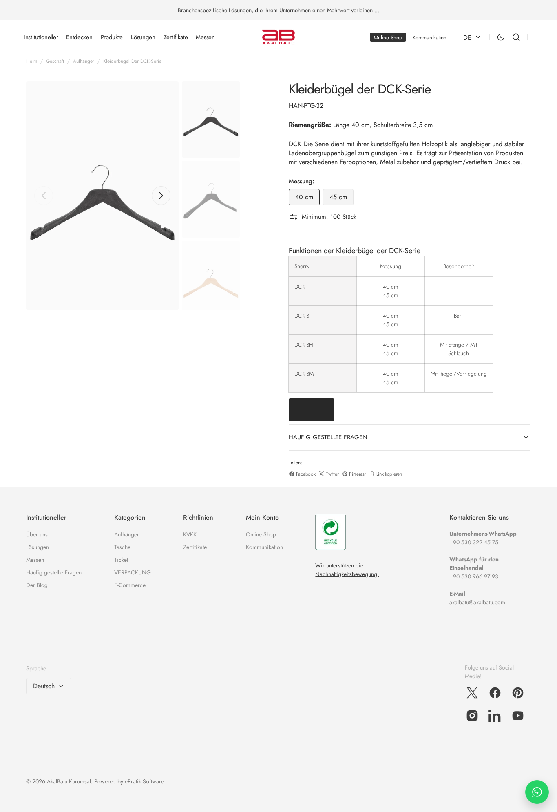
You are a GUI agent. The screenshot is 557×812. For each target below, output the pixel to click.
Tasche (122, 547)
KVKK (190, 534)
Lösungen (37, 547)
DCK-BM (304, 373)
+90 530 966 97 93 (473, 576)
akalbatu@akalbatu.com (477, 602)
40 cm (307, 198)
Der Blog (37, 585)
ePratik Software (144, 781)
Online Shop (261, 534)
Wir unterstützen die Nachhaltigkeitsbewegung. (347, 569)
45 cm (341, 198)
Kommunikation (264, 547)
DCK (299, 287)
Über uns (37, 534)
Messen (35, 560)
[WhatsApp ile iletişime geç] (537, 792)
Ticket (121, 560)
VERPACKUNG (132, 572)
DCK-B (301, 315)
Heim (31, 61)
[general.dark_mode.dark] (500, 37)
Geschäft (55, 61)
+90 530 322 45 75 (473, 542)
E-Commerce (130, 585)
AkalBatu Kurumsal (69, 781)
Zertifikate (195, 547)
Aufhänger (83, 61)
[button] (516, 37)
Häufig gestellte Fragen (54, 572)
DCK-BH (303, 344)
